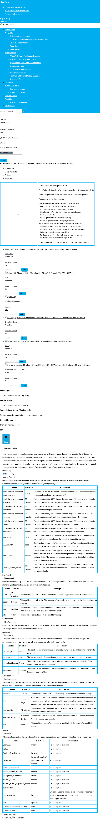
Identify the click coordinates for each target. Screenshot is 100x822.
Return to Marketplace (8, 163)
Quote (3, 160)
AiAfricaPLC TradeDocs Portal (17, 11)
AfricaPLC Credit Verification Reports (25, 56)
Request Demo (11, 96)
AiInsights (9, 33)
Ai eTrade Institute (12, 86)
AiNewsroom (10, 30)
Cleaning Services (17, 66)
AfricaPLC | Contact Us (19, 102)
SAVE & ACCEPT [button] (9, 814)
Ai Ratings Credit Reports (20, 36)
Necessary (9, 474)
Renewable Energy (17, 79)
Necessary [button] (6, 470)
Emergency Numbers (13, 14)
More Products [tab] (11, 172)
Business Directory (17, 89)
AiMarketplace (10, 53)
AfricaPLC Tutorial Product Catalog (24, 59)
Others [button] (5, 730)
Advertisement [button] (8, 676)
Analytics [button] (6, 632)
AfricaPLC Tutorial (65, 163)
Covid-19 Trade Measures (20, 43)
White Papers (15, 49)
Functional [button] (6, 575)
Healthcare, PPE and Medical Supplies (25, 76)
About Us (8, 99)
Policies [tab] (8, 175)
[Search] (24, 111)
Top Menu (5, 2)
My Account (10, 106)
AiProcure (9, 82)
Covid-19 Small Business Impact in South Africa (29, 39)
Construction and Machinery (21, 69)
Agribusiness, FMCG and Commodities (25, 63)
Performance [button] (7, 619)
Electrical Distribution (18, 72)
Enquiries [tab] (8, 178)
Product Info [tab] (10, 168)
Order (24, 270)
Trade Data (14, 46)
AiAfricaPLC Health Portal (15, 7)
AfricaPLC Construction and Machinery (41, 163)
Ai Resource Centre (17, 92)
